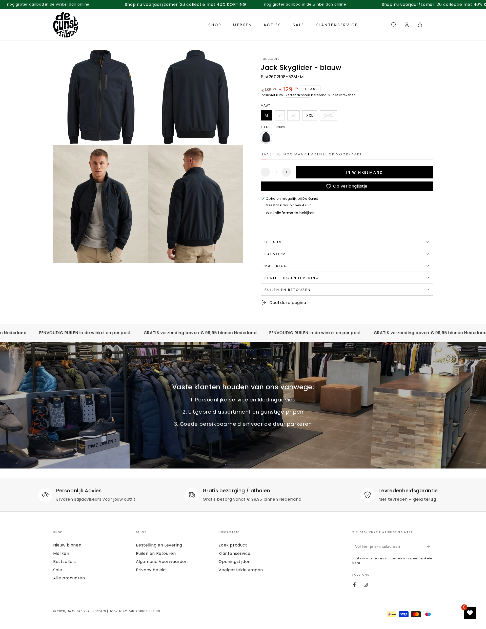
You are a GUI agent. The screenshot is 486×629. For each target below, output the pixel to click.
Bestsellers (65, 561)
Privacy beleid (151, 570)
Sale (57, 570)
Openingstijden (234, 561)
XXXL (328, 115)
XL (293, 115)
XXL (309, 115)
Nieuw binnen (67, 545)
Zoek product (232, 545)
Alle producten (69, 578)
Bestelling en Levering (159, 545)
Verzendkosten (298, 95)
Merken (61, 553)
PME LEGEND (270, 59)
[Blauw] (266, 137)
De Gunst (74, 611)
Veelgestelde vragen (240, 570)
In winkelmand (364, 172)
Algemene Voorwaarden (162, 561)
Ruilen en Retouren (156, 553)
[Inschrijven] (430, 546)
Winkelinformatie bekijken (290, 212)
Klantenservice (234, 553)
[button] (393, 24)
